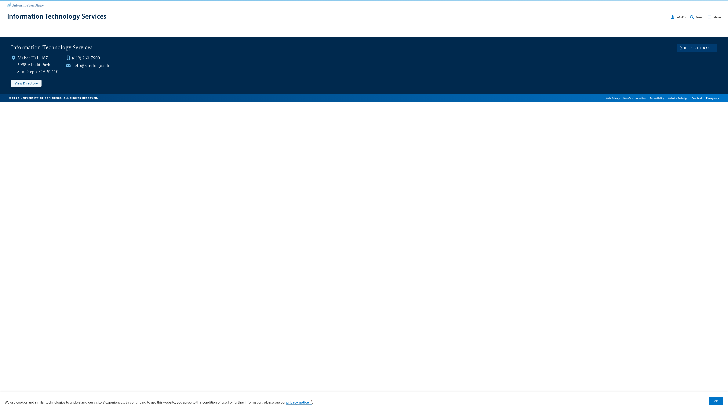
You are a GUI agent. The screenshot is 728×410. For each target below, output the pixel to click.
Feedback (697, 98)
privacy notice (297, 402)
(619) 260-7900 (86, 58)
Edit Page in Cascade (589, 98)
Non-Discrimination (634, 98)
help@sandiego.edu (91, 65)
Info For (681, 17)
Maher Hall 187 (32, 58)
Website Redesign (678, 98)
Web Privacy (613, 98)
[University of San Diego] (25, 4)
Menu (717, 17)
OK (716, 401)
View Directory (26, 83)
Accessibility (657, 98)
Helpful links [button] (697, 48)
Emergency (712, 98)
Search (700, 17)
